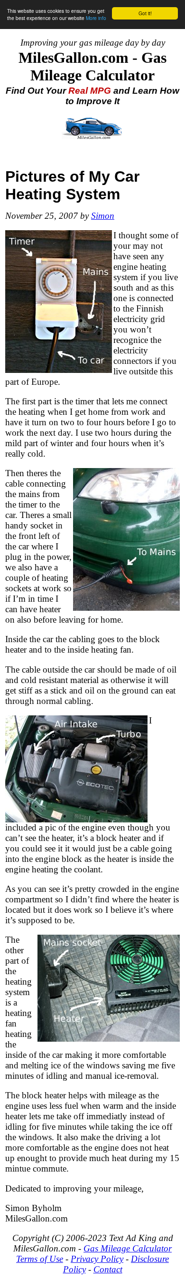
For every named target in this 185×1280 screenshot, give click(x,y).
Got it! (145, 13)
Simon (102, 216)
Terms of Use (39, 1259)
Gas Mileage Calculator (127, 1248)
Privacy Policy (97, 1259)
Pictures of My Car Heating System (72, 185)
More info (96, 17)
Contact (107, 1269)
